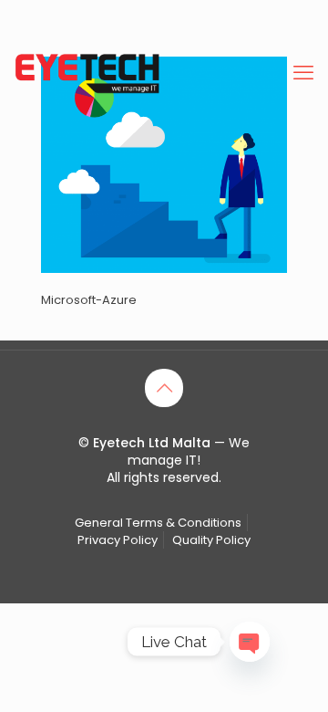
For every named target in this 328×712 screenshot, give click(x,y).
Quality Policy (211, 540)
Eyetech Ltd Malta (153, 443)
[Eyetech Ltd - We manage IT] (87, 73)
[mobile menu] (303, 73)
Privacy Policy (117, 540)
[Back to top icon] (164, 388)
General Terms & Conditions (158, 522)
